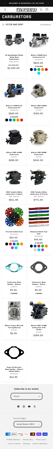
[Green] (17, 244)
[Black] (6, 244)
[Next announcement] (48, 3)
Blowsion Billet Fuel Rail (38, 233)
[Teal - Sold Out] (38, 73)
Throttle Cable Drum (14, 232)
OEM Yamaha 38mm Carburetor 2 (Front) (39, 193)
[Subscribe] (39, 396)
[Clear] (35, 249)
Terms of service (14, 444)
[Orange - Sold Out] (42, 69)
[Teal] (16, 247)
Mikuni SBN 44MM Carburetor (14, 153)
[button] (5, 10)
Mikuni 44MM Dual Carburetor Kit (14, 107)
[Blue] (14, 244)
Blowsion (16, 440)
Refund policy (28, 440)
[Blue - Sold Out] (35, 69)
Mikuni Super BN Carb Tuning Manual (14, 326)
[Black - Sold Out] (31, 69)
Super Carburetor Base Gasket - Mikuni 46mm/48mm (14, 369)
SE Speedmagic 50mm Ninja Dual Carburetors (14, 57)
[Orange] (21, 244)
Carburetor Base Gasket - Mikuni (14, 283)
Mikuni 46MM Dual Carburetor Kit (39, 56)
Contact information (40, 444)
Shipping (26, 444)
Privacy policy (41, 440)
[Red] (10, 244)
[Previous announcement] (5, 3)
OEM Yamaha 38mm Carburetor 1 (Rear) (14, 193)
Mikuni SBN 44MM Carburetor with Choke (39, 327)
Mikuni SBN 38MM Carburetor (39, 153)
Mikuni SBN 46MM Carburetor (39, 107)
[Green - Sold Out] (38, 69)
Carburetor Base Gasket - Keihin (39, 283)
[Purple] (12, 247)
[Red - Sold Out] (46, 69)
